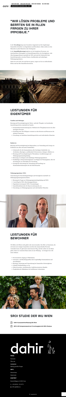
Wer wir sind (15, 3)
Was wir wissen (36, 3)
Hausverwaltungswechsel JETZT (21, 6)
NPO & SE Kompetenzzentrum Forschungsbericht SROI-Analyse (33, 326)
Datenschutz (13, 372)
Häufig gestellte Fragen (16, 366)
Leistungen (13, 364)
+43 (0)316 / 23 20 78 (17, 384)
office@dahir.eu (16, 387)
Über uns (12, 361)
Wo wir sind (45, 3)
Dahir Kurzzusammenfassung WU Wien (25, 322)
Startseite (12, 358)
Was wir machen (25, 3)
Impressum (13, 375)
